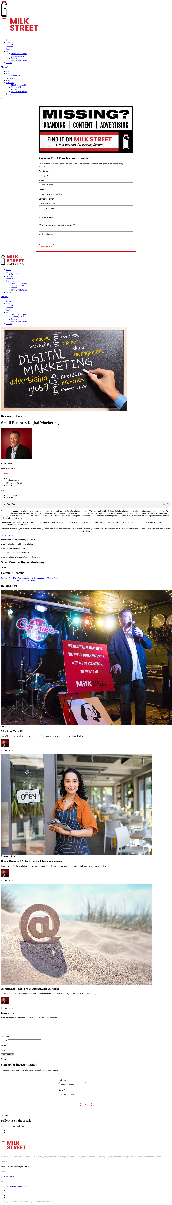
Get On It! (86, 1104)
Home (8, 40)
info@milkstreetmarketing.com (13, 1186)
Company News (17, 56)
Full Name (43, 171)
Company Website (47, 208)
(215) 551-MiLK (7, 1176)
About (8, 42)
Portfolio (9, 49)
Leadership (15, 44)
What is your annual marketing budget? (57, 225)
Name (4, 1041)
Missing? (4, 67)
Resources (10, 51)
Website (4, 1050)
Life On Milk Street (19, 60)
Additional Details (46, 234)
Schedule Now (46, 246)
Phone (41, 190)
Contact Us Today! (8, 535)
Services (9, 47)
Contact (9, 63)
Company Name (46, 199)
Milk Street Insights (19, 53)
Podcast (14, 58)
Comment (5, 1036)
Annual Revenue (46, 217)
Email (41, 180)
